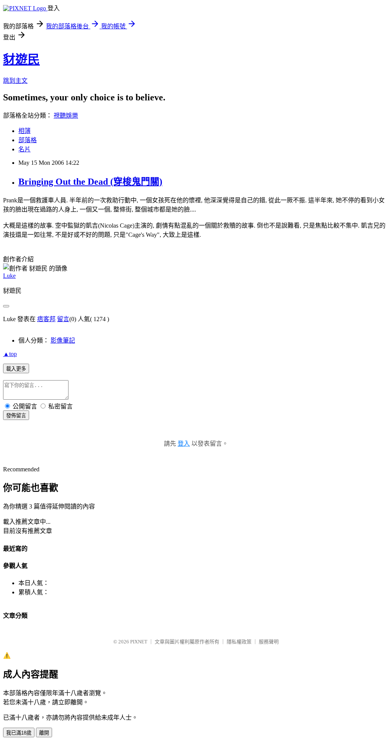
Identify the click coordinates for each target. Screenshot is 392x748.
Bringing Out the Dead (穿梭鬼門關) (90, 182)
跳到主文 (15, 80)
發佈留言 (16, 415)
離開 (44, 733)
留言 (63, 319)
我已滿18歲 (18, 733)
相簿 (24, 131)
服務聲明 (269, 642)
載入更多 (16, 369)
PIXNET (138, 642)
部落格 (27, 140)
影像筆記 (63, 340)
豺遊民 (21, 59)
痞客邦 (46, 319)
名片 (24, 149)
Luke (9, 275)
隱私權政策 (239, 642)
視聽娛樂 (66, 115)
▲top (10, 354)
